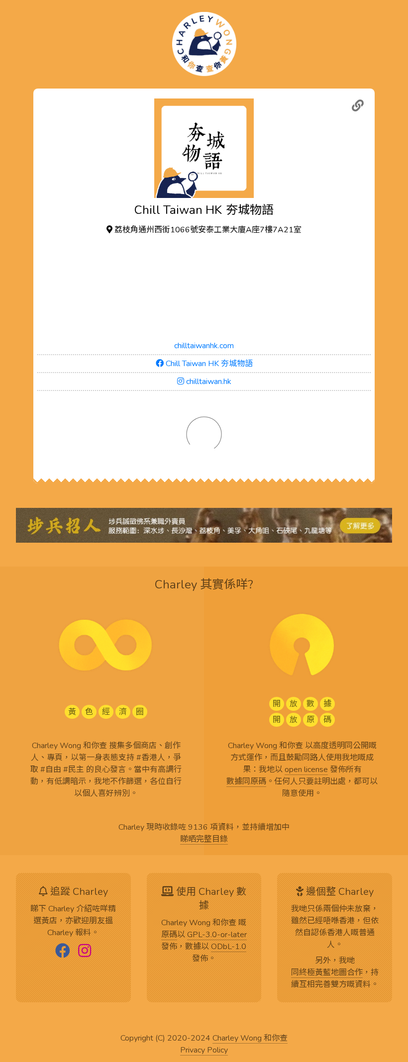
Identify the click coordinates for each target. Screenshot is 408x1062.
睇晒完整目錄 (204, 840)
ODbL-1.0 (228, 947)
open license (306, 770)
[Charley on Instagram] (84, 952)
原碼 (169, 935)
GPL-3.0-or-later (217, 935)
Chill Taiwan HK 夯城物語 (208, 363)
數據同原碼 (246, 782)
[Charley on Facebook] (62, 952)
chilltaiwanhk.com (204, 345)
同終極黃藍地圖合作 (327, 973)
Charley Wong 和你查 (250, 1039)
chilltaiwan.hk (207, 381)
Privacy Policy (204, 1051)
